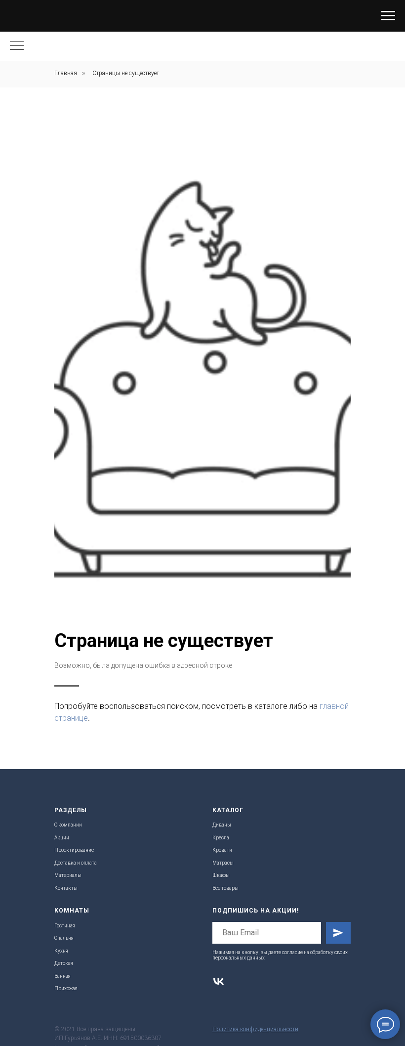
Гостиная (64, 925)
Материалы (67, 875)
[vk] (218, 981)
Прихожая (66, 988)
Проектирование (74, 850)
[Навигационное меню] (388, 16)
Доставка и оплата (75, 863)
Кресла (220, 837)
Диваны (221, 825)
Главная (65, 73)
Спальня (64, 938)
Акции (61, 837)
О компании (68, 825)
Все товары (225, 888)
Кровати (222, 850)
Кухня (61, 951)
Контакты (66, 888)
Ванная (62, 976)
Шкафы (221, 875)
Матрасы (223, 863)
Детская (63, 963)
